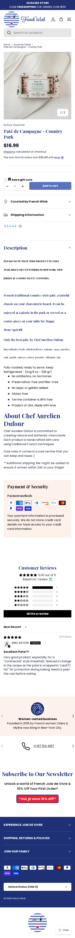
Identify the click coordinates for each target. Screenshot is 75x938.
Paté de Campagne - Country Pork (23, 47)
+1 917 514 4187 (43, 746)
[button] (61, 19)
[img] (12, 637)
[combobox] (37, 32)
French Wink (18, 898)
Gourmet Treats (22, 45)
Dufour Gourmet (14, 125)
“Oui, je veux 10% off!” (37, 798)
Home (7, 45)
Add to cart (50, 186)
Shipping (9, 152)
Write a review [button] (38, 614)
